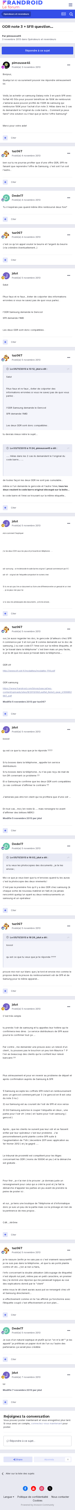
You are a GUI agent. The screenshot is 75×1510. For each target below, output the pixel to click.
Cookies (37, 1500)
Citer (13, 137)
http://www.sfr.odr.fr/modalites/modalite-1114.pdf (29, 670)
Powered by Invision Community (37, 1505)
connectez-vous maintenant (46, 1423)
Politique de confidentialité (32, 1496)
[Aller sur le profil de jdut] (6, 275)
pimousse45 (14, 35)
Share (18, 1459)
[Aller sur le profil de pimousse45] (6, 65)
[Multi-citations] (5, 137)
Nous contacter (60, 1496)
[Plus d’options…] (68, 65)
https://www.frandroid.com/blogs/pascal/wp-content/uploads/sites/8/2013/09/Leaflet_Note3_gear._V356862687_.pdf (37, 692)
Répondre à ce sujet (37, 50)
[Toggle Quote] (7, 368)
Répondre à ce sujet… (22, 1440)
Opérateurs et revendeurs (42, 39)
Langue (8, 1496)
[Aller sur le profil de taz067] (6, 153)
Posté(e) (26, 67)
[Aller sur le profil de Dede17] (6, 197)
